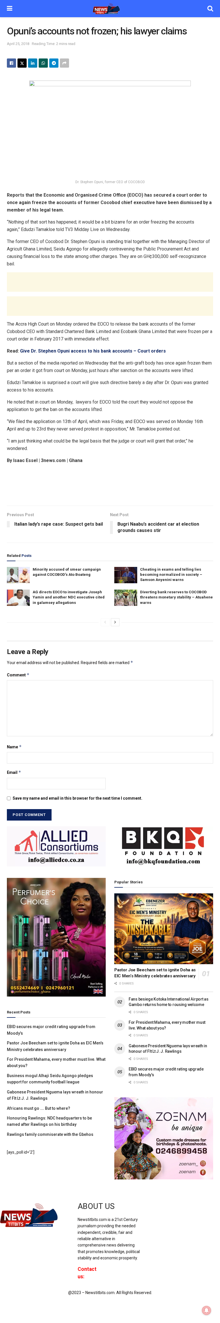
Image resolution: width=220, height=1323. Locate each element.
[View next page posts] (115, 622)
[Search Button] (210, 8)
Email (14, 772)
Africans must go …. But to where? (38, 1108)
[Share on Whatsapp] (43, 63)
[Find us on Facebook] (152, 1211)
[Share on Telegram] (53, 63)
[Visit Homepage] (110, 8)
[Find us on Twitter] (161, 1211)
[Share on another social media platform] (64, 63)
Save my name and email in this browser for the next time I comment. (77, 798)
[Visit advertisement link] (56, 846)
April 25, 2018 (18, 44)
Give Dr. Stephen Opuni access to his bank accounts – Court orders (93, 351)
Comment (18, 675)
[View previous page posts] (105, 622)
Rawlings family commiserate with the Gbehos (50, 1134)
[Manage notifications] (206, 1310)
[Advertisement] (110, 282)
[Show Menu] (9, 8)
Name (14, 746)
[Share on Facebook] (11, 63)
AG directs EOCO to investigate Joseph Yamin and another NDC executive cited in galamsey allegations (69, 597)
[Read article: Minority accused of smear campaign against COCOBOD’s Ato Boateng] (18, 575)
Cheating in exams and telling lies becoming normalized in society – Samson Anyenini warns (171, 574)
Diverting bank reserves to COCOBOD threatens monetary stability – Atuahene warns (176, 597)
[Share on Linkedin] (32, 63)
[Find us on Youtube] (172, 1211)
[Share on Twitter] (22, 63)
